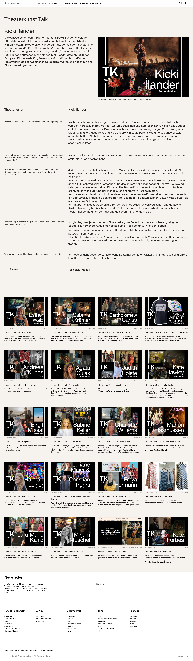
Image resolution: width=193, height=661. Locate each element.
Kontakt (103, 3)
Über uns (94, 3)
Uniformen (8, 624)
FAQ (99, 626)
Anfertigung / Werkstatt (44, 619)
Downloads (102, 621)
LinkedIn (132, 624)
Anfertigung (57, 3)
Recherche (40, 621)
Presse (69, 621)
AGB (99, 631)
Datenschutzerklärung (29, 650)
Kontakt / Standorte (105, 624)
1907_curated (71, 629)
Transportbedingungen (106, 629)
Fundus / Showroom (42, 3)
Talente (100, 616)
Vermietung (40, 616)
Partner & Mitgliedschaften (107, 619)
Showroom (8, 616)
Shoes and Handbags (12, 629)
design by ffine (183, 656)
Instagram (133, 616)
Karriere (70, 626)
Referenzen (83, 3)
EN (185, 3)
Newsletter (133, 626)
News (74, 3)
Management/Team (74, 624)
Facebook (132, 619)
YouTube (132, 621)
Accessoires (8, 626)
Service (67, 3)
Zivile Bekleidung (10, 619)
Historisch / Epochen (11, 631)
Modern (7, 621)
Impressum (8, 650)
